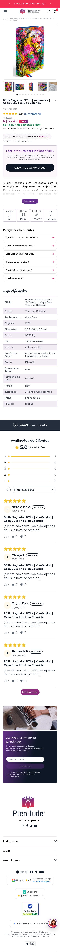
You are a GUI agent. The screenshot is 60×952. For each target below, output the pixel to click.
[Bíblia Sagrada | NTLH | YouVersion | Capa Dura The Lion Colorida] (19, 87)
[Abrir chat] (52, 923)
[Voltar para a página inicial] (30, 11)
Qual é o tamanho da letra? (19, 245)
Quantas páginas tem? (17, 262)
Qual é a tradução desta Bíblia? (22, 237)
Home (5, 19)
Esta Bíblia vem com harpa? (20, 254)
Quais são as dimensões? (19, 270)
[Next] (50, 4)
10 (43, 94)
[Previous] (9, 4)
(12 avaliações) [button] (32, 113)
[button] (11, 11)
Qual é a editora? (14, 278)
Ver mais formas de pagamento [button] (17, 141)
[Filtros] (7, 490)
